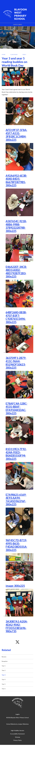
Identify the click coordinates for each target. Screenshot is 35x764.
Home (3, 54)
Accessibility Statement (17, 734)
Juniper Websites (23, 724)
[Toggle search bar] (26, 2)
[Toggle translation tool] (21, 2)
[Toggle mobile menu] (31, 2)
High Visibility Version (17, 730)
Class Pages (14, 54)
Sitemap (17, 737)
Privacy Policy (17, 740)
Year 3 (24, 54)
